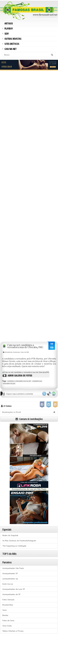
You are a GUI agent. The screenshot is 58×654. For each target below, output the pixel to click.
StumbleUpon (54, 394)
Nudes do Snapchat (10, 535)
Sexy (6, 34)
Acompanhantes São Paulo (13, 568)
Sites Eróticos (11, 44)
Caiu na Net (10, 49)
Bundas (5, 615)
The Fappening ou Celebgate (14, 546)
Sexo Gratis (7, 626)
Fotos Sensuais (8, 599)
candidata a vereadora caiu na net (19, 381)
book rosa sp (7, 584)
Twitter (44, 394)
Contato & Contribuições (31, 419)
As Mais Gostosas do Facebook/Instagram (19, 540)
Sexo (4, 610)
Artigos (8, 23)
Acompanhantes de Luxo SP (13, 589)
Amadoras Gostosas (12, 352)
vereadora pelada (9, 383)
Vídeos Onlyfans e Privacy (12, 631)
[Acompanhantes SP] (29, 440)
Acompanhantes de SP (11, 594)
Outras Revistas (12, 39)
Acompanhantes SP (10, 573)
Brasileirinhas (7, 605)
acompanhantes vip (10, 578)
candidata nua (37, 381)
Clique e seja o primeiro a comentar (19, 394)
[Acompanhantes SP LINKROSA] (29, 474)
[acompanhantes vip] (29, 65)
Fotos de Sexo (8, 620)
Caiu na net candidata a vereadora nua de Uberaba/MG (25, 346)
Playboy (8, 29)
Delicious (49, 394)
